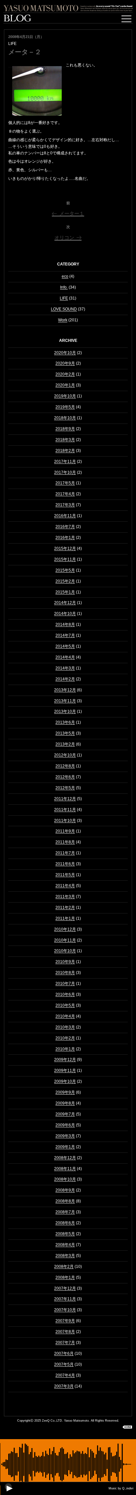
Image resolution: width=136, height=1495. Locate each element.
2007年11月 (65, 1299)
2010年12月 (65, 929)
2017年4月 (65, 494)
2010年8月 (65, 972)
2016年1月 (65, 537)
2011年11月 (65, 809)
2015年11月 (65, 559)
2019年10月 (65, 396)
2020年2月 (65, 374)
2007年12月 (65, 1288)
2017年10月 (65, 472)
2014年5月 (65, 646)
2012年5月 (65, 788)
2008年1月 (65, 1277)
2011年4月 (65, 885)
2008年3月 (65, 1255)
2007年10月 (65, 1310)
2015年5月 (65, 570)
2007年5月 (64, 1364)
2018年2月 (65, 450)
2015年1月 (65, 592)
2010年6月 (65, 994)
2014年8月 (65, 624)
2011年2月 (65, 907)
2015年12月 (65, 548)
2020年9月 (65, 363)
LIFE (64, 298)
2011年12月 (65, 798)
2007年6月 (64, 1353)
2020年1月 (65, 385)
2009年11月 (65, 1070)
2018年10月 (65, 418)
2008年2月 (64, 1266)
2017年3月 (65, 505)
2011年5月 (65, 874)
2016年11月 (65, 515)
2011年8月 (65, 842)
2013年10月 (65, 711)
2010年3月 (65, 1027)
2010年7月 (65, 983)
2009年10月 (65, 1081)
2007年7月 (65, 1342)
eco (65, 276)
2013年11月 (65, 701)
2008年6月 (65, 1223)
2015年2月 (65, 581)
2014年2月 (65, 679)
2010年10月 (65, 951)
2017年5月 (65, 483)
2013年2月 (65, 744)
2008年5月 (65, 1234)
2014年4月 (65, 657)
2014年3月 (65, 668)
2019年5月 (65, 407)
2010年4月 (65, 1016)
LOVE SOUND (64, 309)
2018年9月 (65, 428)
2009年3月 (65, 1136)
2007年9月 (65, 1320)
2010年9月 (65, 961)
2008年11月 (65, 1168)
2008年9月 (65, 1190)
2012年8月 (65, 766)
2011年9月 (65, 831)
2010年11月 (65, 940)
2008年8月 (65, 1201)
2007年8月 (65, 1331)
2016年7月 (65, 526)
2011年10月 (65, 820)
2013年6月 (65, 722)
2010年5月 (65, 1005)
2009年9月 (65, 1092)
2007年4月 (65, 1375)
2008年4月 (65, 1244)
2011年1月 (65, 918)
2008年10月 (65, 1179)
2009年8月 (65, 1103)
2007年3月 (64, 1386)
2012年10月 (65, 755)
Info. (64, 287)
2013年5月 (65, 733)
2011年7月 (65, 853)
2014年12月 (65, 602)
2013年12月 (65, 690)
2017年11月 (65, 461)
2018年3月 (65, 439)
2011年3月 (65, 896)
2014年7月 (65, 635)
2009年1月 (65, 1147)
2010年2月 (65, 1038)
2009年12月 (65, 1059)
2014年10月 (65, 613)
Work (62, 320)
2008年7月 (65, 1212)
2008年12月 (65, 1157)
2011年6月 (65, 864)
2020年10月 (65, 352)
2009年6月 (65, 1125)
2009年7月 (65, 1114)
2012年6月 (65, 777)
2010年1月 (65, 1049)
